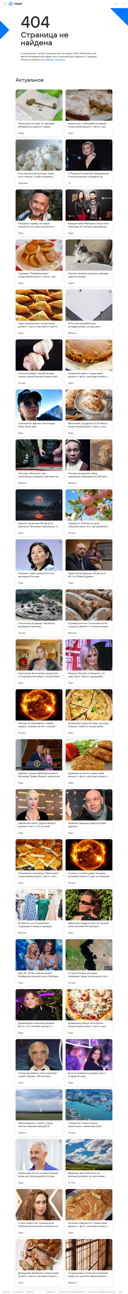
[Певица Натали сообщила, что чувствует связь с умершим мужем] (89, 662)
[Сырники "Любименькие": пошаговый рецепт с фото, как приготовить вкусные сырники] (39, 262)
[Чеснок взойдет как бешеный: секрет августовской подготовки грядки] (39, 362)
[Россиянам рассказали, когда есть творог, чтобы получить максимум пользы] (39, 162)
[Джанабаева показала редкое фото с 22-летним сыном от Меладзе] (39, 1012)
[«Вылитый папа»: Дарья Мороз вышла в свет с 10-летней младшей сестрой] (39, 812)
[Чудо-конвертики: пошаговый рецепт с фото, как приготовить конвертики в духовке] (39, 312)
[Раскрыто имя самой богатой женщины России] (39, 562)
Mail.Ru (6, 1292)
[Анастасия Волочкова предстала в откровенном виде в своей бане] (39, 662)
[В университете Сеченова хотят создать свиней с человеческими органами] (89, 612)
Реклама (29, 1292)
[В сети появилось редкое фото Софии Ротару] (89, 1062)
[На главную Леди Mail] (17, 3)
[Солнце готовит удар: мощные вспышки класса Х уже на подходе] (89, 862)
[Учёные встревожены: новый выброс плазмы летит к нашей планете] (39, 712)
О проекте (50, 1292)
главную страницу (54, 59)
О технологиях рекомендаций (71, 1292)
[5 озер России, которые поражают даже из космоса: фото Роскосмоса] (89, 962)
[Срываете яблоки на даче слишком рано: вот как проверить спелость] (89, 512)
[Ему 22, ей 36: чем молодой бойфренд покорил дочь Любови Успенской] (39, 962)
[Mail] (10, 3)
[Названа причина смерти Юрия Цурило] (89, 812)
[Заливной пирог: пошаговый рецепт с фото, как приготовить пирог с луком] (89, 362)
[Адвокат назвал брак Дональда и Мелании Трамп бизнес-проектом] (39, 762)
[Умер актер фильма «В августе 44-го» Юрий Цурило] (89, 562)
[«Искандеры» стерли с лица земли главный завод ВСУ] (39, 1112)
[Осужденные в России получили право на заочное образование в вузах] (89, 1262)
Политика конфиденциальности (101, 1292)
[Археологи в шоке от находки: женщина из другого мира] (39, 112)
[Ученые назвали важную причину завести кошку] (89, 262)
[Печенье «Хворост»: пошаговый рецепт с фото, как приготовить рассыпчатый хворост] (89, 1212)
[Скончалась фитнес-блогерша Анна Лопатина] (39, 412)
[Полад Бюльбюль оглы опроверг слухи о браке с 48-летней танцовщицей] (39, 1062)
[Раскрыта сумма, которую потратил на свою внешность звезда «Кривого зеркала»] (39, 212)
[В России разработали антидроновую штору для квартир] (89, 312)
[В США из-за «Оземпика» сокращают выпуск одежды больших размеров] (39, 912)
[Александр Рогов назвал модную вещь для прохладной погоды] (39, 1162)
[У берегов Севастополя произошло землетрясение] (89, 1112)
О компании (17, 1292)
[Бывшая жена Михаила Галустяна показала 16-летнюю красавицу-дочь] (89, 212)
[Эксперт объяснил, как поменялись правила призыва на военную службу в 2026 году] (39, 462)
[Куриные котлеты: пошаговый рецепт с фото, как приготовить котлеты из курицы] (89, 762)
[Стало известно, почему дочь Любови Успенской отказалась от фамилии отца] (39, 1212)
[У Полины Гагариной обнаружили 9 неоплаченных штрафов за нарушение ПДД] (89, 162)
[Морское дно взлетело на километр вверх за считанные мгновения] (89, 1162)
